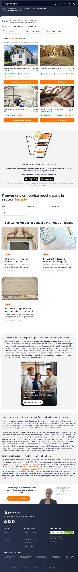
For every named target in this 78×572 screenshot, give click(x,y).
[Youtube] (9, 521)
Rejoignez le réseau (31, 402)
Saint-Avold (56, 207)
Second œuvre (13, 8)
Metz (3, 207)
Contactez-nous (28, 542)
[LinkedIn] (13, 521)
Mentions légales (18, 568)
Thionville (30, 207)
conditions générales (41, 185)
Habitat (6, 532)
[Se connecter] (74, 4)
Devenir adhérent (28, 546)
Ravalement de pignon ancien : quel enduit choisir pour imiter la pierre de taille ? (19, 311)
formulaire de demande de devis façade (25, 464)
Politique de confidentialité (42, 568)
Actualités (7, 539)
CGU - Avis (28, 568)
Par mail (52, 541)
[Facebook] (5, 521)
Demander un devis (29, 539)
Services (6, 536)
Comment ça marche (29, 532)
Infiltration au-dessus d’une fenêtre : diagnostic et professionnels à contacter (17, 261)
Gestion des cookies (59, 568)
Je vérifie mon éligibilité (17, 498)
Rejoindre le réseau (29, 536)
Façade (21, 8)
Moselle (33, 8)
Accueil (5, 8)
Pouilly (4, 213)
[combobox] (13, 31)
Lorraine (27, 8)
